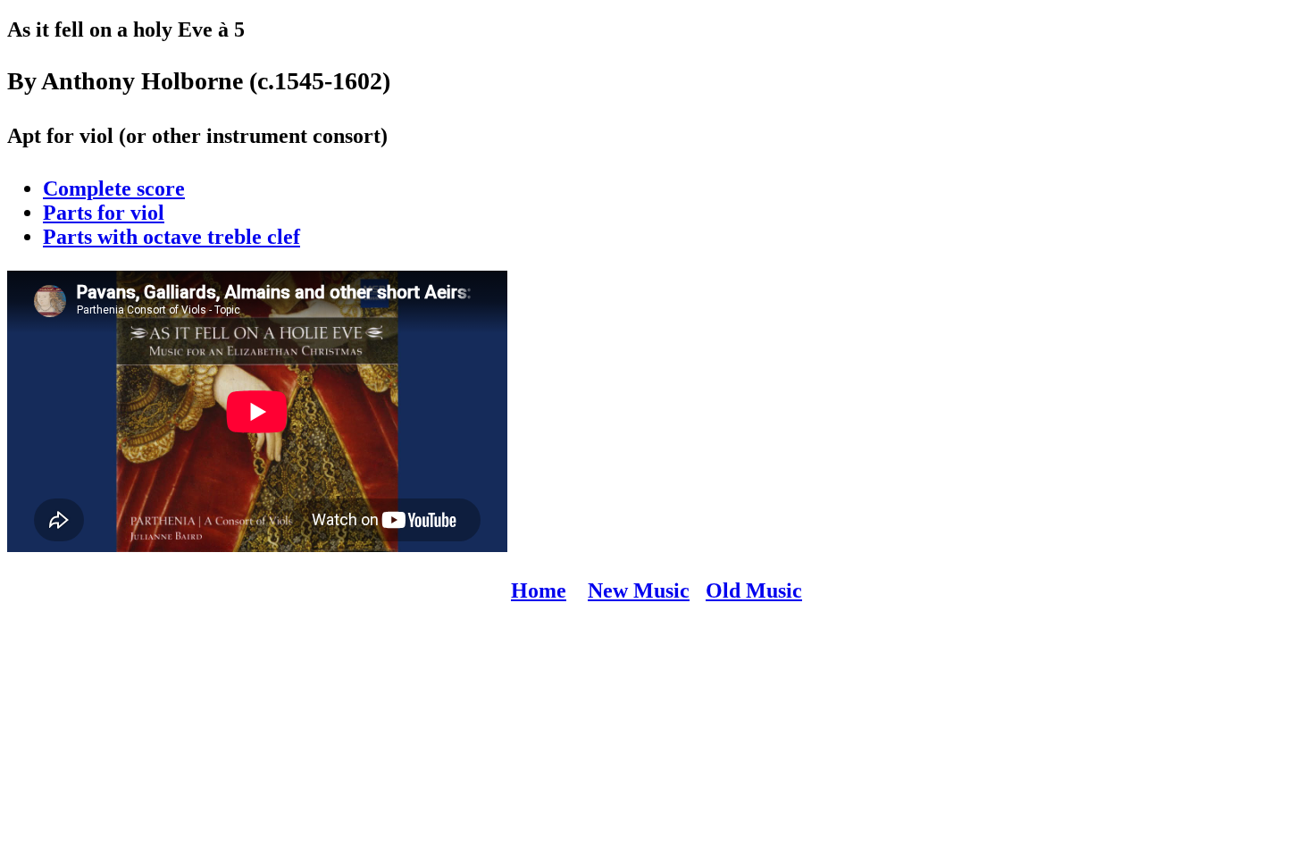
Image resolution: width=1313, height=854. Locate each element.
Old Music (754, 590)
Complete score (114, 188)
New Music (639, 590)
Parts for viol (103, 212)
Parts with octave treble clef (171, 236)
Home (538, 590)
